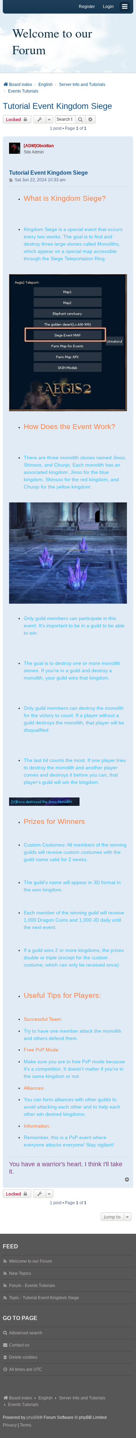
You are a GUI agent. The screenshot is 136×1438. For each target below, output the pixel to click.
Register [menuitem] (87, 6)
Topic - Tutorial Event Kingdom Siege (44, 1297)
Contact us (19, 1345)
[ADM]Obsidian (39, 145)
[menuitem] (10, 1425)
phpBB (33, 1417)
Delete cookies (23, 1357)
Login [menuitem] (108, 6)
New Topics (20, 1273)
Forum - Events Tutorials (32, 1285)
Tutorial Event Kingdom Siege (57, 106)
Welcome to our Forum (52, 41)
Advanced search (25, 1332)
